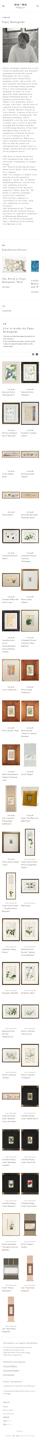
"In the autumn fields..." (8, 475)
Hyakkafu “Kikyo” (28, 993)
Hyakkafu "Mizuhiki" (10, 993)
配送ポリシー (7, 1424)
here (28, 1352)
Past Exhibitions (9, 1375)
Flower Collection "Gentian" (9, 1076)
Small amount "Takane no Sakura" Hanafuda (29, 733)
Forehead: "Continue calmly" (29, 434)
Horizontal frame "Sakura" (27, 475)
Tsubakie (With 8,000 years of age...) (10, 600)
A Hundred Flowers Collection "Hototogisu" (28, 558)
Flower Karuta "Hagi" (10, 730)
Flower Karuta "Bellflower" (26, 690)
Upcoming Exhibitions (11, 1370)
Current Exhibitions (10, 1366)
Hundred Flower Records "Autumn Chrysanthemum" (28, 952)
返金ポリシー (7, 1421)
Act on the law (8, 1414)
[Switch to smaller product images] (37, 354)
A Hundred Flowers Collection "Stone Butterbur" (28, 643)
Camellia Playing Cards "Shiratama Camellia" (9, 1162)
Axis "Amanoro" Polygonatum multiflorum (8, 821)
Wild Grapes (26, 905)
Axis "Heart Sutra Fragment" (28, 1289)
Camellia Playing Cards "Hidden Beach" (29, 1117)
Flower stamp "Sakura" (26, 600)
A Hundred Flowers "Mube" (9, 557)
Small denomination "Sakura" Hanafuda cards (10, 777)
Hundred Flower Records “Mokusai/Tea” (8, 1034)
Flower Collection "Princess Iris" (28, 1032)
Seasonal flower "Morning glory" (8, 393)
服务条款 (6, 1417)
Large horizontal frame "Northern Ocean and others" (9, 1118)
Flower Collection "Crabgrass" (28, 1076)
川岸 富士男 (11, 389)
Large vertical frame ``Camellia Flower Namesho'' (10, 908)
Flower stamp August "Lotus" (10, 863)
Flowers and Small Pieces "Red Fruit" (9, 434)
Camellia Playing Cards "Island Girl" (28, 1160)
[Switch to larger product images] (33, 354)
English (19, 1431)
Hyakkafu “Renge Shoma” (9, 950)
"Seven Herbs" (7, 515)
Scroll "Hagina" (27, 774)
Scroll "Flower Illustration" (8, 1289)
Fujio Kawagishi (30, 859)
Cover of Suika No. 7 (10, 689)
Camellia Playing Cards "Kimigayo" (9, 1204)
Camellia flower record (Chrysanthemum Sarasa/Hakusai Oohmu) (9, 646)
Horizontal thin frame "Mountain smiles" (29, 516)
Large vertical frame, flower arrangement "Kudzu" (29, 865)
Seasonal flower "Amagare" (27, 393)
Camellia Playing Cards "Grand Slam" (29, 1204)
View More (6, 287)
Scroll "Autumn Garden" (27, 1245)
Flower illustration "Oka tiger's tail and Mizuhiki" (10, 1247)
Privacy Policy (8, 1410)
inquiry (5, 1406)
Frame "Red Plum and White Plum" (29, 819)
